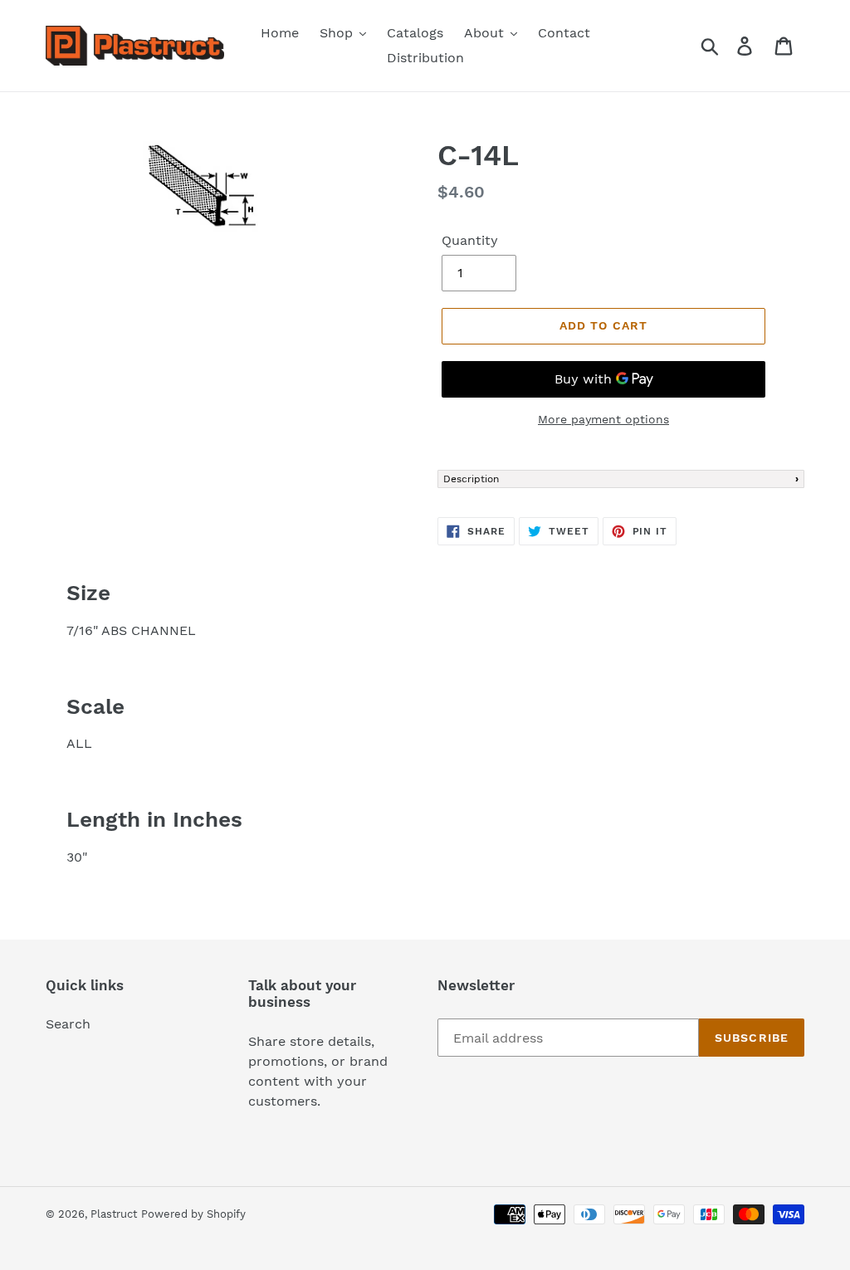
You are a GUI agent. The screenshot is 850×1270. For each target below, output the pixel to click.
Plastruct (113, 1214)
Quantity (470, 240)
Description (471, 479)
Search (68, 1024)
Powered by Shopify (193, 1214)
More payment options (603, 419)
